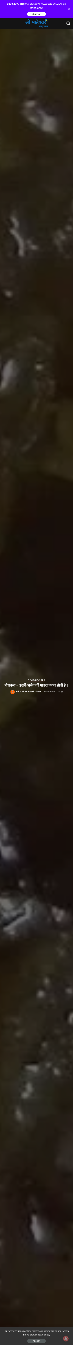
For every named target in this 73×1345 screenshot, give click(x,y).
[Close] (69, 9)
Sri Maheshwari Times (29, 691)
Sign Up (36, 14)
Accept (36, 1341)
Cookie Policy (43, 1334)
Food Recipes (36, 680)
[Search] (68, 23)
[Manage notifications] (66, 1338)
